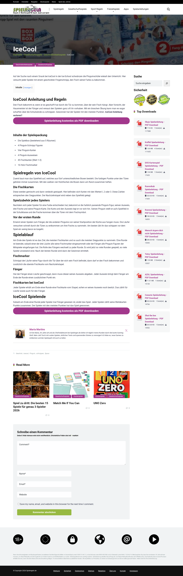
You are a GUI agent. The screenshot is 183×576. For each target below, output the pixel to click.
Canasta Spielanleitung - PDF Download (156, 296)
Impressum (134, 571)
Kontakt (16, 2)
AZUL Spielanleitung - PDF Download (155, 276)
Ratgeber (34, 2)
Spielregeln (58, 9)
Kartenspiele (78, 396)
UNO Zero (100, 403)
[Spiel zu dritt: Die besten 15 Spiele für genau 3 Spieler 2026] (31, 384)
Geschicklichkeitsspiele (55, 54)
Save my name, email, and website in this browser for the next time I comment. (57, 504)
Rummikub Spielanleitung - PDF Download (154, 189)
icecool (25, 353)
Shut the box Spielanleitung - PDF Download (154, 318)
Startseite (17, 54)
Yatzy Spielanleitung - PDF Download (155, 255)
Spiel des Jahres (64, 2)
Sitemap (91, 571)
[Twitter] (126, 330)
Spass (47, 353)
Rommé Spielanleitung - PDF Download (156, 211)
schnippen (40, 353)
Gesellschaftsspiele (77, 9)
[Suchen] (167, 83)
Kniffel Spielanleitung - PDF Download (155, 144)
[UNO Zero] (112, 384)
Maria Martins (37, 329)
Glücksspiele (44, 2)
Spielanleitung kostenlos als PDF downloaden (71, 120)
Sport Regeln (97, 9)
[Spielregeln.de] (31, 9)
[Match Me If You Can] (71, 384)
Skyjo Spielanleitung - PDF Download (155, 123)
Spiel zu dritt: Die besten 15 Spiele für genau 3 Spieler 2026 (30, 406)
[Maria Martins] (20, 338)
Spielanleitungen (141, 9)
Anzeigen (27, 88)
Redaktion (101, 571)
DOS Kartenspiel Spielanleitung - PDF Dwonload (154, 166)
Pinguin (32, 353)
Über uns (112, 571)
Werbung (56, 571)
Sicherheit (67, 571)
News (54, 2)
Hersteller (25, 2)
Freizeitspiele (113, 9)
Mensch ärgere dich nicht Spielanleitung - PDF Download (154, 233)
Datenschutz (79, 571)
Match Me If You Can (66, 403)
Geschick (19, 353)
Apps (126, 9)
